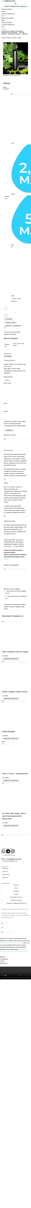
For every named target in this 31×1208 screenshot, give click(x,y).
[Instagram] (13, 851)
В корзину (9, 319)
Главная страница (6, 37)
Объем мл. (7, 197)
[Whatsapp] (3, 851)
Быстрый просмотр (4, 810)
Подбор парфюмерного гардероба (15, 6)
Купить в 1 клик (10, 322)
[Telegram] (8, 851)
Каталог (14, 37)
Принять (3, 954)
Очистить (14, 301)
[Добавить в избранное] (9, 810)
